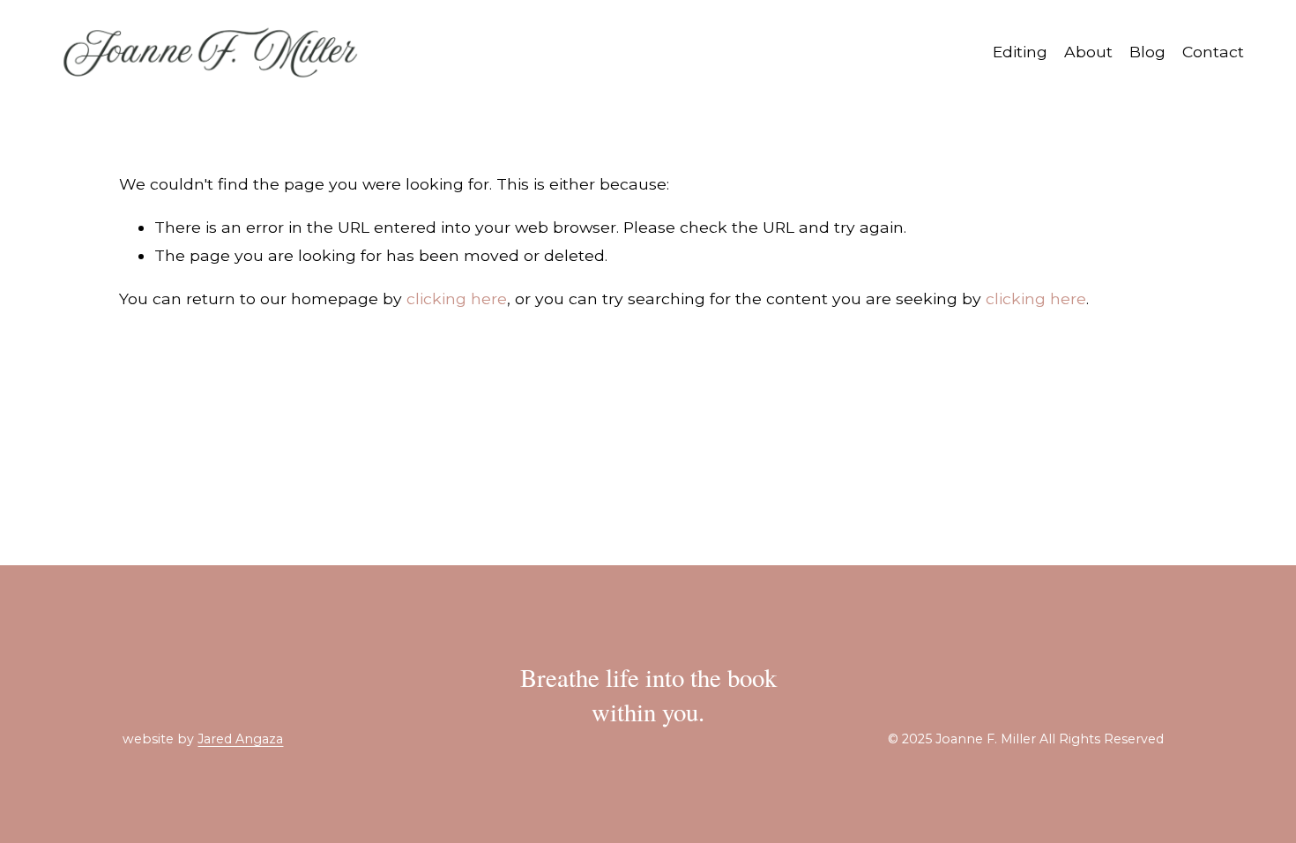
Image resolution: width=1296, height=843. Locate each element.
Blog (1147, 51)
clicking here (456, 298)
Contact (1213, 51)
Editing (1020, 51)
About (1088, 51)
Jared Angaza (240, 739)
